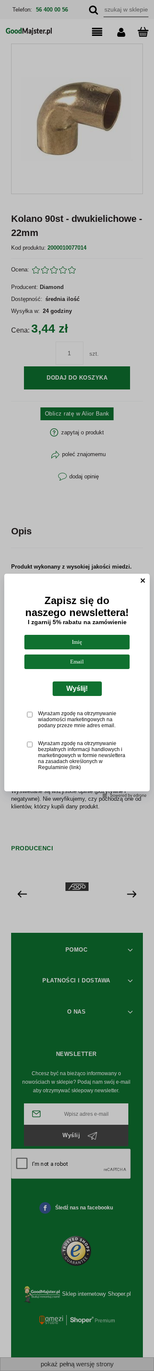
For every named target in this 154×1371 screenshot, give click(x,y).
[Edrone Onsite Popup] (77, 685)
